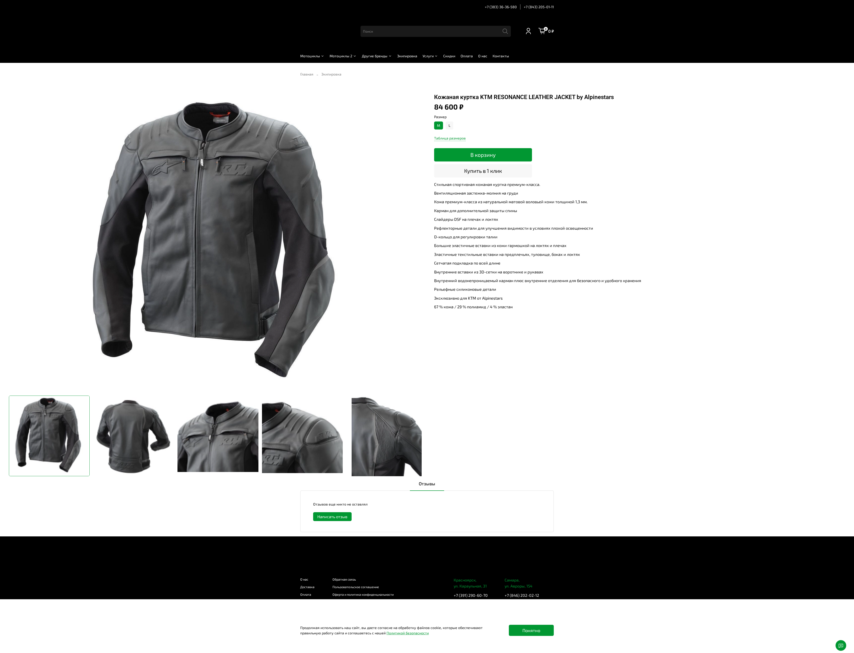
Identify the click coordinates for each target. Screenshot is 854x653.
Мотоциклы (310, 56)
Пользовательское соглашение (355, 587)
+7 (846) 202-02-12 (522, 595)
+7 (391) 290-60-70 (471, 595)
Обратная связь (344, 579)
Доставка (307, 587)
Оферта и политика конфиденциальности (363, 594)
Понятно (531, 630)
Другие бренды (374, 56)
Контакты (501, 56)
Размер (440, 117)
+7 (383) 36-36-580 (501, 7)
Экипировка (407, 56)
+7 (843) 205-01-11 (539, 7)
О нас (482, 56)
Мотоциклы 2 (341, 56)
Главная (306, 74)
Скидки (449, 56)
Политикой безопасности (408, 633)
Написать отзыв (332, 516)
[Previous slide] (16, 243)
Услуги (428, 56)
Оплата (467, 56)
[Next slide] (420, 243)
